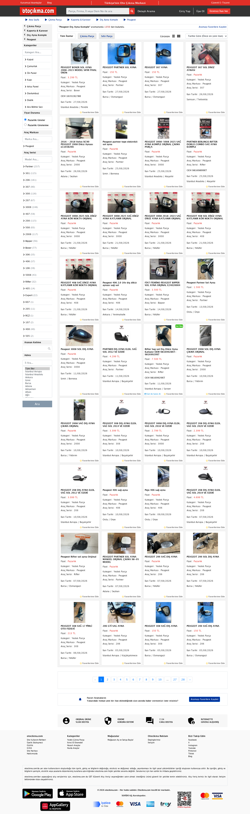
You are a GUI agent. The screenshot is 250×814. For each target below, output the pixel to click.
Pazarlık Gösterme (38, 125)
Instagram (192, 745)
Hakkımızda (32, 753)
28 (183, 679)
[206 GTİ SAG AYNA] (121, 612)
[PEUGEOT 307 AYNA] (163, 53)
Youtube (192, 748)
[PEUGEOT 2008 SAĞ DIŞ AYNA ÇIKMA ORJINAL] (79, 409)
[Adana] (37, 386)
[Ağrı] (37, 395)
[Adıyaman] (37, 389)
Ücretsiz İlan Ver (219, 11)
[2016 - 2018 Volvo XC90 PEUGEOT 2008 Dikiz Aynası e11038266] (79, 128)
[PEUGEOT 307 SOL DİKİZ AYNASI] (205, 53)
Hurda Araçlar (73, 748)
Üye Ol (200, 11)
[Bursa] (37, 383)
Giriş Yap (184, 11)
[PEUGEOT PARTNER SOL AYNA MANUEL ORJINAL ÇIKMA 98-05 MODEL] (121, 542)
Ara (37, 404)
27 (175, 679)
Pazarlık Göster (36, 120)
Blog (49, 2)
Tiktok (191, 753)
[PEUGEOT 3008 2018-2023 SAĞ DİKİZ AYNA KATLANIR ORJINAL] (163, 202)
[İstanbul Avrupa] (37, 371)
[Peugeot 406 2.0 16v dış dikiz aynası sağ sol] (121, 268)
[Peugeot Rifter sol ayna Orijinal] (79, 542)
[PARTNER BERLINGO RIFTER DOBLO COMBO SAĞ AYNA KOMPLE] (205, 128)
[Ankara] (37, 377)
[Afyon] (37, 392)
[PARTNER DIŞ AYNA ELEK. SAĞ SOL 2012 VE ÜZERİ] (121, 335)
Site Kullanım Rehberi (36, 740)
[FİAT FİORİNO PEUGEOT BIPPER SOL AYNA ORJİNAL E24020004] (163, 268)
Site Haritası (32, 751)
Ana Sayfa (34, 19)
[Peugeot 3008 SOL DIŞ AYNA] (79, 335)
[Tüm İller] (37, 368)
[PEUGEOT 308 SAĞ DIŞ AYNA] (163, 612)
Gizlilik (30, 745)
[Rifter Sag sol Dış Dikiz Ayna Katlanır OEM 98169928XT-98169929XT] (163, 335)
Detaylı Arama (146, 11)
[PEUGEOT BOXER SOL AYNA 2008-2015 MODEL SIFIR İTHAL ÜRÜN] (79, 53)
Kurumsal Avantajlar (31, 2)
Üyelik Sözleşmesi (35, 742)
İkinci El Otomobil (75, 742)
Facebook (192, 740)
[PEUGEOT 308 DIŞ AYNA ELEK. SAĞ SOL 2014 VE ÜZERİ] (121, 409)
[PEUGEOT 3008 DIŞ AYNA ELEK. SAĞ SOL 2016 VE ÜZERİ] (163, 409)
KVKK (29, 748)
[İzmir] (37, 380)
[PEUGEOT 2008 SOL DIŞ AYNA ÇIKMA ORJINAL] (205, 335)
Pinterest (192, 751)
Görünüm (165, 36)
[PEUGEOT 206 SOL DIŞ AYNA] (205, 542)
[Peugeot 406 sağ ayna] (121, 476)
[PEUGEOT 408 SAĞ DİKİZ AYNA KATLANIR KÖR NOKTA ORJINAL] (79, 268)
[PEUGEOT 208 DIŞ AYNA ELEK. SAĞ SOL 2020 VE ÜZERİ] (205, 409)
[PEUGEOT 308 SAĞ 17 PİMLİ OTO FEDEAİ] (79, 612)
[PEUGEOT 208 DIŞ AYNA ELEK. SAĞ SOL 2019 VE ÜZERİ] (205, 476)
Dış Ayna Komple (109, 19)
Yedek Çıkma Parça (75, 740)
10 (160, 679)
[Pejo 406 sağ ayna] (163, 476)
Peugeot (131, 19)
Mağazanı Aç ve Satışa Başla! (120, 740)
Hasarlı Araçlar (73, 745)
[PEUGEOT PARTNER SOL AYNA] (121, 53)
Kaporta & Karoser (81, 19)
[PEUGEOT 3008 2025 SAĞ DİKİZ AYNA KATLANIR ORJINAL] (121, 202)
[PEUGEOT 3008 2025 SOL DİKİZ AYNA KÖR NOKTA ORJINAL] (79, 202)
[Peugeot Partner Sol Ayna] (205, 268)
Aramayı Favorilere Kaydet (204, 699)
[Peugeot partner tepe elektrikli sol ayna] (121, 128)
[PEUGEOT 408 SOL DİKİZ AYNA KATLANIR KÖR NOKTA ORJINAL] (205, 202)
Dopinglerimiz (154, 740)
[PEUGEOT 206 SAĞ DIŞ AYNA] (163, 542)
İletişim (151, 742)
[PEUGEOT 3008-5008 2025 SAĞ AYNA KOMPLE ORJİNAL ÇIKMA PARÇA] (163, 128)
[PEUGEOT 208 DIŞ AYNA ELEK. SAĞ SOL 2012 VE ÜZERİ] (79, 476)
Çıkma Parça (55, 19)
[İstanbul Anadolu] (37, 374)
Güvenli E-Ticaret (220, 2)
